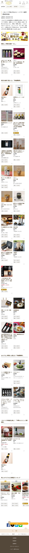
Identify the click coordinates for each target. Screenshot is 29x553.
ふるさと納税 (9, 6)
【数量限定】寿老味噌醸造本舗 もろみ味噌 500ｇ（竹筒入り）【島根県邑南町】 (6, 152)
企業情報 (14, 538)
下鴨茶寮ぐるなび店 (17, 231)
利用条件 (14, 540)
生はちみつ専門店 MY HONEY (6, 378)
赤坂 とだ (13, 498)
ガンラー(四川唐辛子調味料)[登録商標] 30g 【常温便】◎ (6, 440)
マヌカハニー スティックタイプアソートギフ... (5, 494)
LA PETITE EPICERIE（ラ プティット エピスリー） (18, 377)
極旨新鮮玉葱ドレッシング (6, 122)
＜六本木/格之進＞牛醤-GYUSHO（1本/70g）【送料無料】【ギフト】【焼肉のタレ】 (6, 280)
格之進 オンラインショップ (6, 287)
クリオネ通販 (4, 446)
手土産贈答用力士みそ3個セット (6, 228)
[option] (5, 495)
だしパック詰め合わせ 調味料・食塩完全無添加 (18, 62)
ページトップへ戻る (26, 528)
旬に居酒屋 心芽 (4, 127)
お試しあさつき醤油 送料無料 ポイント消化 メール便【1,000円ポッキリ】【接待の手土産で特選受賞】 (19, 124)
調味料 (13, 534)
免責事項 (14, 543)
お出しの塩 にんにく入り (6, 204)
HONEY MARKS (4, 500)
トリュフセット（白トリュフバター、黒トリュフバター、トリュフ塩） (18, 400)
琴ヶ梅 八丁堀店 (4, 232)
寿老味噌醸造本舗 (4, 157)
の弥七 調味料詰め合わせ (18, 334)
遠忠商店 (3, 314)
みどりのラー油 (16, 438)
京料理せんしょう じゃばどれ (18, 98)
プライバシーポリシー (14, 546)
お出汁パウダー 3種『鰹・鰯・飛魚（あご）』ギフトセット (6, 62)
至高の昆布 (15, 227)
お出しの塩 (15, 179)
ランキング (22, 6)
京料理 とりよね (4, 182)
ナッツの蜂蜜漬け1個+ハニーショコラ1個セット (6, 373)
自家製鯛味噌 (16, 310)
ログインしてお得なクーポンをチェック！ (18, 523)
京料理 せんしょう (17, 102)
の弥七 (14, 338)
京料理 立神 (15, 130)
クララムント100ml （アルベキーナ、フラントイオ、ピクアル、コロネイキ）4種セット (6, 401)
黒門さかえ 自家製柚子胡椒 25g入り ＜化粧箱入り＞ (6, 253)
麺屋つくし (3, 101)
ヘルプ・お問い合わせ (14, 549)
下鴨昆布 (15, 252)
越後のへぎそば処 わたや (18, 443)
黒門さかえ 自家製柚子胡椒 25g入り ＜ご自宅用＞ (18, 204)
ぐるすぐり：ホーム (5, 534)
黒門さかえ (15, 209)
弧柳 (14, 314)
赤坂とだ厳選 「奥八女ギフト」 (15, 494)
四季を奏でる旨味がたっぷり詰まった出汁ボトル (18, 151)
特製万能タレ (4, 97)
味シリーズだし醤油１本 (6, 177)
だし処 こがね (16, 67)
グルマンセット (16, 372)
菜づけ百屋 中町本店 (17, 183)
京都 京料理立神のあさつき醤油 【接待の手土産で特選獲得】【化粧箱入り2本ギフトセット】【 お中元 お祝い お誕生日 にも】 (6, 337)
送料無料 (15, 6)
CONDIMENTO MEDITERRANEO (4, 68)
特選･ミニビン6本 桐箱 (6, 310)
